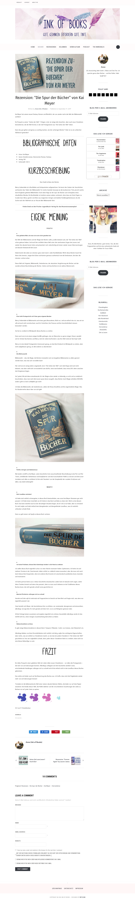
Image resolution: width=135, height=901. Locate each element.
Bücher (40, 47)
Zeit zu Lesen (103, 332)
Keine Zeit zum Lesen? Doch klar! (37, 760)
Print (67, 732)
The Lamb (101, 146)
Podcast (86, 47)
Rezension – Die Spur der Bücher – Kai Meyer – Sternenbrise (41, 786)
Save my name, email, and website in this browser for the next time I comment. (39, 850)
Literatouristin (103, 321)
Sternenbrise (103, 327)
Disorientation (101, 140)
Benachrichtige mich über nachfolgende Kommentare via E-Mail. (39, 859)
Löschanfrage (57, 888)
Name (17, 823)
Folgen (103, 119)
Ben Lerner (102, 162)
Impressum (79, 888)
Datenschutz (68, 888)
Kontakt (27, 2)
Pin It (56, 732)
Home (33, 47)
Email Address (20, 832)
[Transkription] (118, 162)
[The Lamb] (118, 148)
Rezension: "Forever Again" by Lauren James (61, 760)
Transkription (101, 160)
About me (35, 2)
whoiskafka (103, 329)
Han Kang (102, 155)
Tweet (35, 732)
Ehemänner (101, 167)
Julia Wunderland (103, 318)
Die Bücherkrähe (103, 310)
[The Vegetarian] (118, 155)
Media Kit (19, 2)
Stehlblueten (103, 324)
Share (46, 732)
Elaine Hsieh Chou (102, 141)
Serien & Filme (75, 47)
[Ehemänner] (118, 169)
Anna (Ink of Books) (41, 109)
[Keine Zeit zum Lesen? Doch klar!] (23, 760)
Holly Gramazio (102, 169)
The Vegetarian (101, 153)
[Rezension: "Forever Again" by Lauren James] (76, 760)
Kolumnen (63, 47)
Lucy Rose (102, 148)
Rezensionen (51, 47)
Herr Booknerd (103, 315)
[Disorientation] (118, 141)
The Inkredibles (98, 47)
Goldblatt (103, 313)
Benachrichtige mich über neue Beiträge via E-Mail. (34, 863)
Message (18, 805)
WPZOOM (82, 897)
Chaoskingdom (103, 307)
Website (18, 841)
